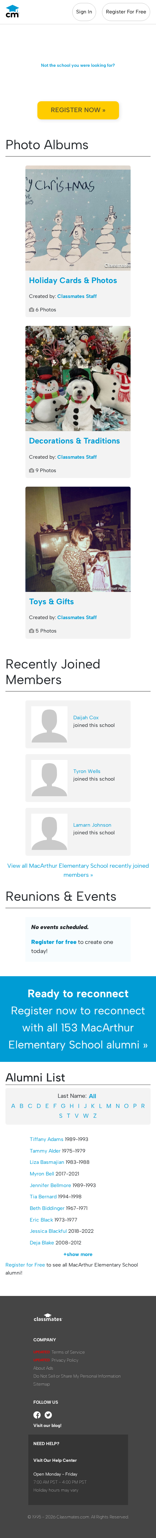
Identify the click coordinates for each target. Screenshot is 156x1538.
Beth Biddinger (47, 1208)
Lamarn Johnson (92, 825)
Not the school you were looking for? (78, 65)
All (92, 1096)
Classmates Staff (77, 296)
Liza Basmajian (47, 1162)
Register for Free (25, 1265)
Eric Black (41, 1220)
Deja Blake (42, 1243)
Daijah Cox (86, 718)
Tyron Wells (86, 771)
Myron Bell (42, 1174)
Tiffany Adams (46, 1139)
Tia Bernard (43, 1197)
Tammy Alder (45, 1151)
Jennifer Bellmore (50, 1185)
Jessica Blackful (48, 1231)
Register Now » (78, 110)
